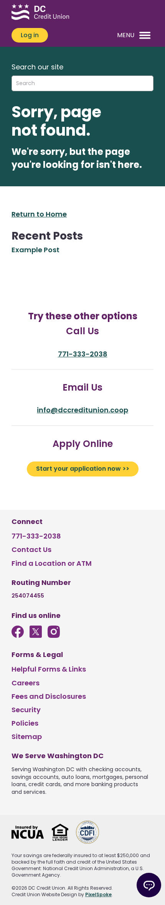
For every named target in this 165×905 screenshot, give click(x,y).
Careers (26, 683)
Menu (125, 35)
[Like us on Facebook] (18, 635)
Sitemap (27, 736)
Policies (25, 723)
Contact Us (31, 549)
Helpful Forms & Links (49, 669)
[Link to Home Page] (40, 13)
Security (26, 709)
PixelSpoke (98, 894)
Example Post (35, 250)
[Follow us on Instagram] (54, 635)
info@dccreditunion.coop (82, 410)
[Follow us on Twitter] (36, 635)
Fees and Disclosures (49, 696)
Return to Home (39, 214)
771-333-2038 (82, 354)
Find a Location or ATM (52, 563)
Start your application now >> (82, 468)
